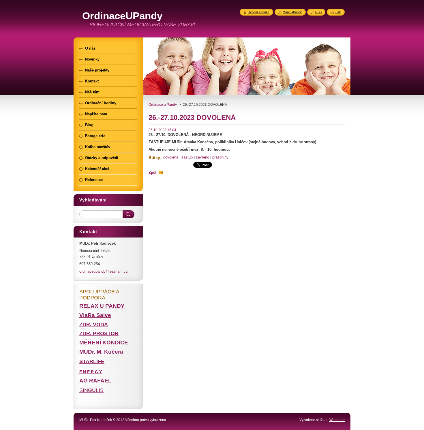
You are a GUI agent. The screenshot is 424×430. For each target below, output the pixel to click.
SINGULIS (91, 390)
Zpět (152, 172)
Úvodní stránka (258, 12)
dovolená (170, 157)
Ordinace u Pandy (163, 104)
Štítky (154, 157)
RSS (318, 12)
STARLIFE (91, 361)
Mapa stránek (292, 12)
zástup (187, 157)
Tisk (338, 12)
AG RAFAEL (95, 381)
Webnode (337, 420)
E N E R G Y (90, 371)
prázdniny (220, 157)
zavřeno (202, 157)
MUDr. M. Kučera (101, 352)
